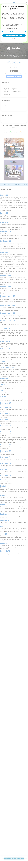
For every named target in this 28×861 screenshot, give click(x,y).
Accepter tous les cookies (14, 35)
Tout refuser (14, 38)
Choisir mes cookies (14, 31)
